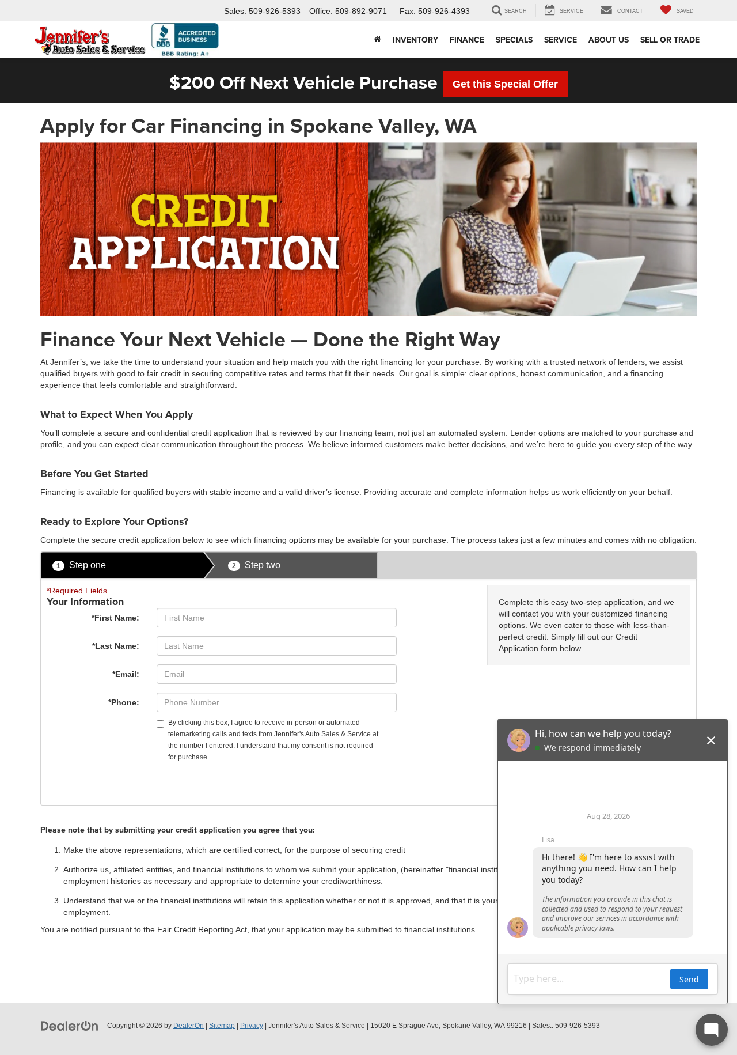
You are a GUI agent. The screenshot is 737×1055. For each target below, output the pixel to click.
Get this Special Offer (505, 84)
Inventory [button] (415, 40)
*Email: (125, 674)
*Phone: (123, 702)
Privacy (251, 1026)
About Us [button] (608, 40)
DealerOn (188, 1026)
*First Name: (115, 617)
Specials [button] (514, 40)
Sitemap (222, 1026)
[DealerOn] (69, 1025)
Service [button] (560, 40)
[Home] (377, 39)
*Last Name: (115, 646)
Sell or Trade (670, 40)
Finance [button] (467, 40)
